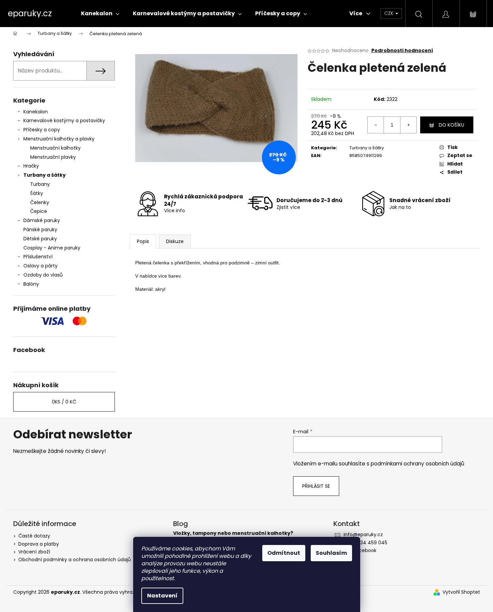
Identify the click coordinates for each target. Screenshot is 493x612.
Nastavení (162, 595)
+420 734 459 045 (365, 542)
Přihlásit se (316, 486)
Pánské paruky (40, 229)
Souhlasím (331, 553)
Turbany (40, 184)
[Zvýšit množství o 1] (408, 125)
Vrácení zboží (34, 551)
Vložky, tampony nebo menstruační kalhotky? (233, 533)
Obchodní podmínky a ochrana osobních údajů (74, 559)
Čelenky (39, 202)
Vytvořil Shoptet (461, 592)
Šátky (36, 193)
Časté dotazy (34, 535)
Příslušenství (38, 256)
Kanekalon (35, 111)
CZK (389, 13)
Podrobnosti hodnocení (402, 50)
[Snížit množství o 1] (376, 125)
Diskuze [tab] (175, 241)
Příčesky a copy (41, 129)
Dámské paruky (41, 220)
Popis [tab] (143, 241)
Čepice (38, 211)
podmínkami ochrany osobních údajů (417, 463)
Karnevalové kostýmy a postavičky (64, 120)
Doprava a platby (38, 544)
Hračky (31, 165)
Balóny (31, 284)
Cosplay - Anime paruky (51, 247)
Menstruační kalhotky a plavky (59, 138)
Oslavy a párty (40, 265)
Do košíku (451, 125)
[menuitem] (100, 13)
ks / (64, 401)
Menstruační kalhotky (55, 148)
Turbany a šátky (44, 175)
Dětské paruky (40, 238)
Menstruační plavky (53, 157)
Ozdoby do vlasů (43, 274)
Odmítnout (283, 553)
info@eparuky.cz (363, 534)
